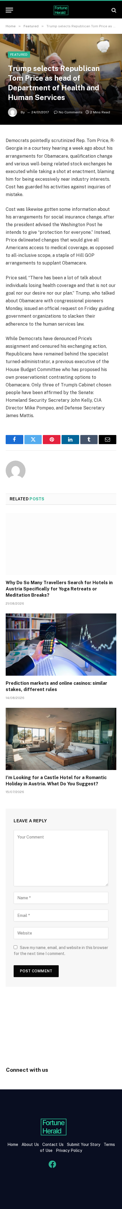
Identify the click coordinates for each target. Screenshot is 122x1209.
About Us (30, 1144)
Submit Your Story (83, 1144)
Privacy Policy (68, 1150)
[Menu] (9, 10)
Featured (19, 54)
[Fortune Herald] (61, 10)
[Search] (113, 10)
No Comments (71, 112)
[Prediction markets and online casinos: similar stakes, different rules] (61, 644)
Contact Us (53, 1144)
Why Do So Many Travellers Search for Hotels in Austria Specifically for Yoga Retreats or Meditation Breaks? (59, 589)
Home (12, 1144)
